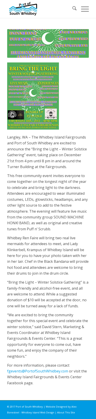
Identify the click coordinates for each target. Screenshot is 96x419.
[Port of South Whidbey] (39, 9)
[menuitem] (72, 9)
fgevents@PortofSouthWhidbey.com (37, 371)
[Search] (72, 9)
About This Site (66, 412)
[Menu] (83, 9)
